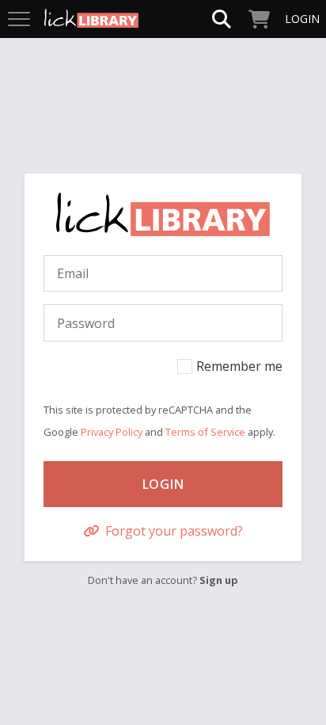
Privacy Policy (111, 432)
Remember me (239, 366)
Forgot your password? (172, 531)
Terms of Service (205, 432)
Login (163, 484)
